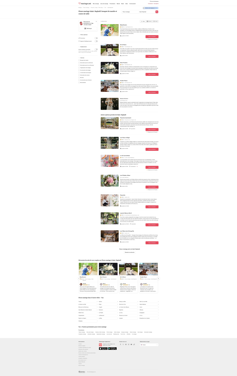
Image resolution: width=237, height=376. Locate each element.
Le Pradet (101, 312)
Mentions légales (82, 345)
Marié (122, 3)
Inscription (156, 3)
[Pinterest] (126, 344)
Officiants (128, 334)
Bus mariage (140, 332)
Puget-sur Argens (82, 318)
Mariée (118, 3)
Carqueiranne (81, 315)
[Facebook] (120, 344)
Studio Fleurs (123, 80)
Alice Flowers (123, 62)
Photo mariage (109, 332)
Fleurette (122, 195)
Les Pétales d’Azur (125, 175)
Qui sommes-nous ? (82, 360)
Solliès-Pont (81, 312)
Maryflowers (123, 25)
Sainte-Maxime (143, 304)
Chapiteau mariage (82, 334)
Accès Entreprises (154, 1)
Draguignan (142, 312)
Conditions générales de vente (85, 347)
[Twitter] (123, 344)
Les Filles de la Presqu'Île (127, 231)
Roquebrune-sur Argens (145, 318)
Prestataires (112, 3)
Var (105, 7)
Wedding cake (116, 334)
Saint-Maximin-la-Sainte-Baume (85, 310)
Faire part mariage (90, 332)
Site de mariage (82, 365)
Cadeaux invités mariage (100, 332)
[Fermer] (96, 21)
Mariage (80, 7)
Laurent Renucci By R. (126, 213)
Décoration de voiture (84, 75)
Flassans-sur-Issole (123, 315)
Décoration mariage (148, 332)
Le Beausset (101, 315)
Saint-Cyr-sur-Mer (143, 301)
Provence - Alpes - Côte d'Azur (97, 7)
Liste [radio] (144, 21)
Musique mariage (124, 332)
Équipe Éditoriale (82, 361)
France (144, 344)
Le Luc (141, 315)
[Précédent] (78, 278)
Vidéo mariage (117, 332)
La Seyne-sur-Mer (82, 304)
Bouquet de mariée (84, 60)
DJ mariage (134, 334)
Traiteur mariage (82, 332)
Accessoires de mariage (85, 70)
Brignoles (121, 310)
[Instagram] (129, 344)
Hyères (100, 301)
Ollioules (141, 310)
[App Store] (103, 349)
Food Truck (123, 334)
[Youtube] (131, 344)
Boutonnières (83, 82)
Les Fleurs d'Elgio (125, 137)
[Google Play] (112, 349)
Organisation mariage (101, 334)
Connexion (150, 3)
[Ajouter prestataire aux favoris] (117, 26)
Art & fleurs (123, 44)
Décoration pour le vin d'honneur (87, 65)
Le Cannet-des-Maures (124, 307)
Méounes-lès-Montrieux (84, 307)
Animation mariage (91, 334)
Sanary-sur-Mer (122, 301)
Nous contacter (152, 36)
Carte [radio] (156, 21)
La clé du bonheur (125, 155)
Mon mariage (96, 3)
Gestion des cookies (83, 351)
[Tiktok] (134, 344)
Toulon (80, 301)
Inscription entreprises (83, 358)
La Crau (120, 312)
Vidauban (80, 321)
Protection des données (83, 349)
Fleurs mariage (86, 7)
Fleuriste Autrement (125, 118)
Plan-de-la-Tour (122, 304)
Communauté (132, 3)
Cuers (141, 307)
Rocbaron (101, 310)
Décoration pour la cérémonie (86, 62)
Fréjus (100, 304)
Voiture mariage (133, 332)
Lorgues (121, 318)
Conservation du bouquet (85, 72)
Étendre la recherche (129, 252)
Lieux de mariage (104, 3)
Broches (82, 77)
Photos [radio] (149, 21)
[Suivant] (158, 278)
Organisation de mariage (85, 67)
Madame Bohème (124, 98)
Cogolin (100, 307)
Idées (126, 3)
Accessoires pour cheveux (86, 80)
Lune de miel (109, 334)
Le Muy (100, 318)
